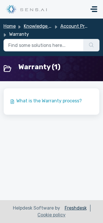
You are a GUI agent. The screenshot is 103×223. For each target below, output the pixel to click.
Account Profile (77, 26)
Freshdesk (76, 208)
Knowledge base (41, 26)
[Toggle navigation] (94, 9)
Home (9, 26)
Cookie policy (51, 215)
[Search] (91, 45)
